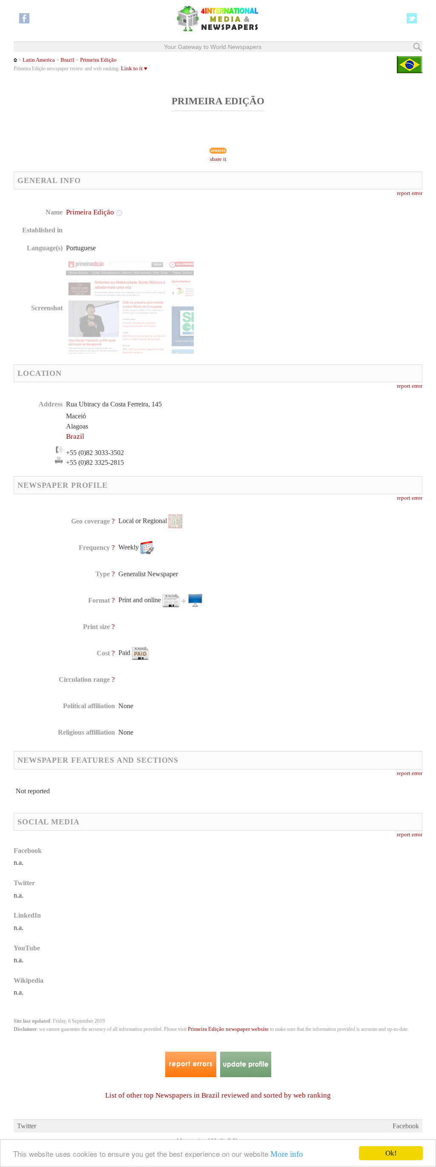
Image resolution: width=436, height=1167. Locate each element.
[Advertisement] (286, 261)
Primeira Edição (98, 60)
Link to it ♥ (134, 69)
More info (286, 1154)
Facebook (406, 1126)
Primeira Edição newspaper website (228, 1029)
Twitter (26, 1126)
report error (409, 193)
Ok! (391, 1153)
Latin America (39, 60)
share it (218, 159)
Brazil (67, 60)
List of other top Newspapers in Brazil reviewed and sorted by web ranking (218, 1095)
